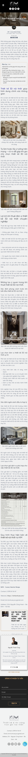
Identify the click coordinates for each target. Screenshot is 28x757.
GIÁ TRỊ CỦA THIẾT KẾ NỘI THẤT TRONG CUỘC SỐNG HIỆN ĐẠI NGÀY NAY (18, 616)
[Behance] (15, 667)
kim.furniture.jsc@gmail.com (16, 733)
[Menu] (3, 5)
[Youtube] (17, 667)
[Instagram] (13, 667)
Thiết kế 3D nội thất (11, 89)
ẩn (9, 64)
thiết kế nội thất (8, 538)
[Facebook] (11, 667)
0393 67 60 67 (17, 731)
